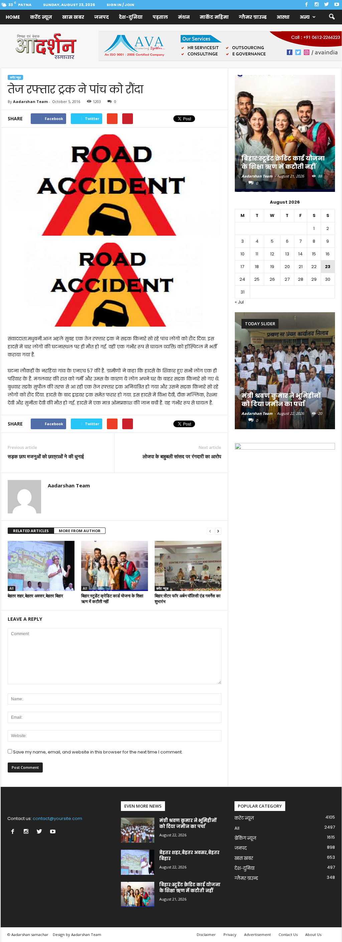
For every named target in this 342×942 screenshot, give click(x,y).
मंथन (184, 17)
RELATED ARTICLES (31, 530)
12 (272, 254)
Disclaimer (206, 934)
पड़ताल (160, 17)
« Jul (239, 302)
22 (314, 266)
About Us (313, 934)
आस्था (283, 17)
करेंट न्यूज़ (41, 17)
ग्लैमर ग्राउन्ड (253, 17)
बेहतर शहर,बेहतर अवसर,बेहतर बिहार (35, 596)
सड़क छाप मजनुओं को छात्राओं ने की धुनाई (46, 456)
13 (287, 254)
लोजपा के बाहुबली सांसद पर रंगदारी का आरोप (182, 456)
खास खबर (73, 17)
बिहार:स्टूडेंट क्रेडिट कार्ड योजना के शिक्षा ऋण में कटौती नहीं (112, 598)
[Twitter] (327, 5)
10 (242, 254)
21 (301, 266)
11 (256, 254)
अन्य (305, 17)
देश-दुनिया (131, 17)
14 (300, 254)
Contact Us (288, 934)
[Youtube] (337, 5)
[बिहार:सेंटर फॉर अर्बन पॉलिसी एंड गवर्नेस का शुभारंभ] (188, 566)
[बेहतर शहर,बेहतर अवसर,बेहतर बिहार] (41, 566)
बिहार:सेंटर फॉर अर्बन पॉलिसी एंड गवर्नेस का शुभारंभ (187, 598)
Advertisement (257, 934)
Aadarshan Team (30, 101)
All (11, 588)
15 (314, 254)
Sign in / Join (120, 4)
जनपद (101, 17)
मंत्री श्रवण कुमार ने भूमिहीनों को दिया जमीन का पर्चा (281, 399)
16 (328, 254)
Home (13, 17)
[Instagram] (317, 5)
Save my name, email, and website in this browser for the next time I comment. (98, 752)
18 (257, 266)
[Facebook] (307, 5)
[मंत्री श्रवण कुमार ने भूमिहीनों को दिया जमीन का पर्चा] (285, 370)
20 (287, 266)
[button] (331, 17)
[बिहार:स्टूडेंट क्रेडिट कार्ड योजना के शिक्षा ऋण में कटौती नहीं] (114, 566)
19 (272, 266)
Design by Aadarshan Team (77, 934)
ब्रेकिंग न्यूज (245, 838)
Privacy (229, 934)
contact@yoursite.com (57, 818)
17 (242, 266)
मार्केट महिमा (214, 17)
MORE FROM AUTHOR (80, 530)
